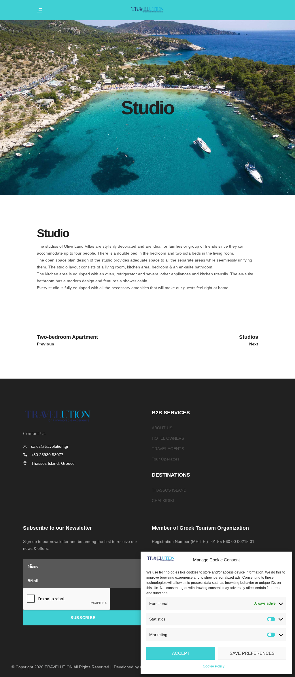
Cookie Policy (213, 666)
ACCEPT (181, 653)
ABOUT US (162, 428)
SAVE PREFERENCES (252, 653)
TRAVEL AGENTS (168, 448)
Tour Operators (165, 459)
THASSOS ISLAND (169, 490)
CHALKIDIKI (163, 500)
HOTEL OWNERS (168, 438)
